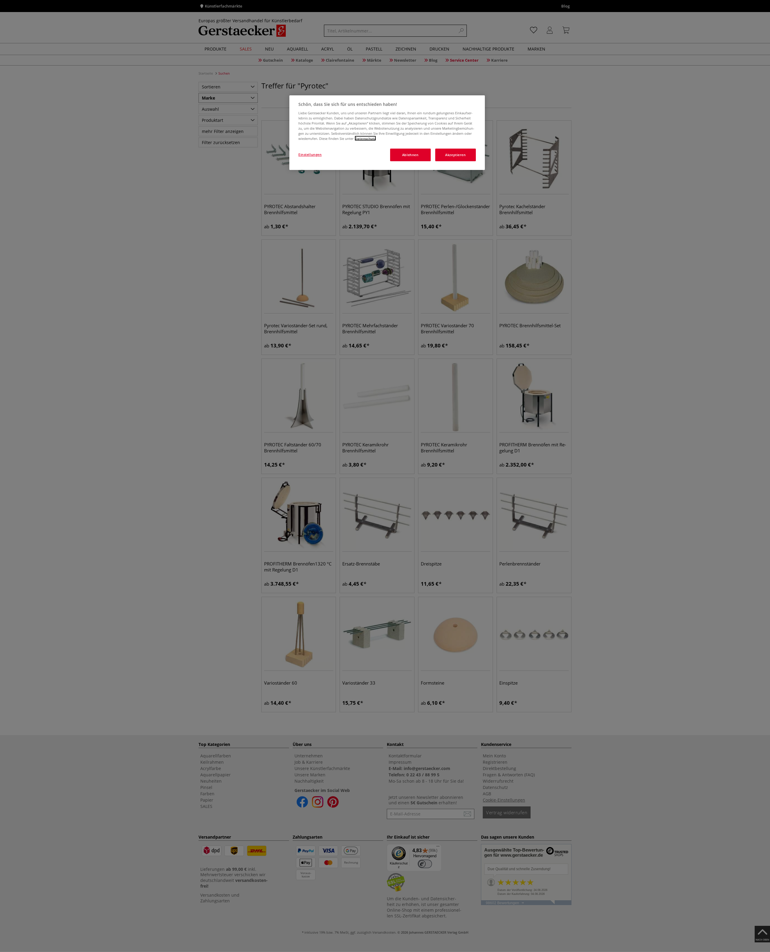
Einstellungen (310, 154)
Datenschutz (365, 138)
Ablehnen (410, 154)
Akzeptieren (455, 154)
